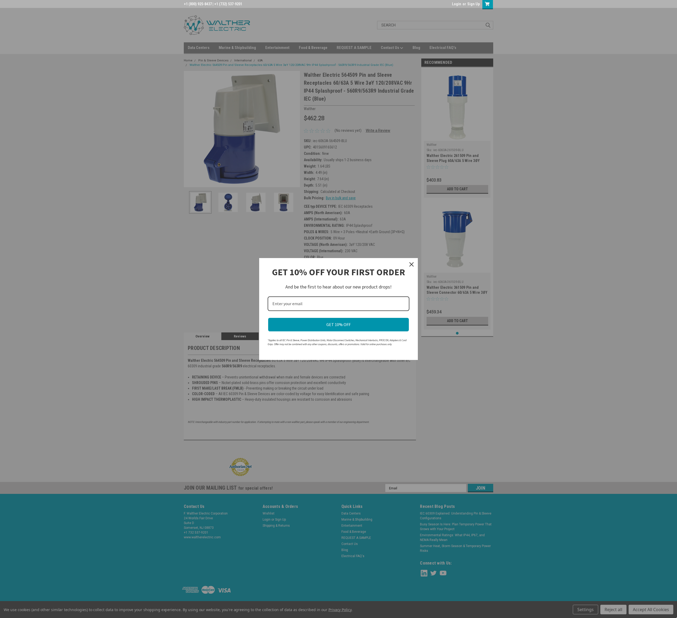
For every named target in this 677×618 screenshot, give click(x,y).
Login (456, 4)
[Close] (411, 264)
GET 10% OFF (338, 324)
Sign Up (473, 4)
